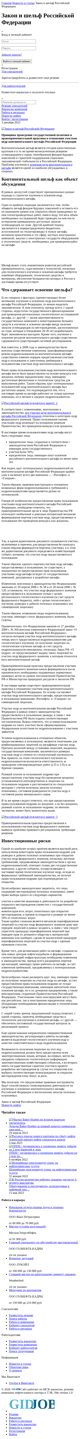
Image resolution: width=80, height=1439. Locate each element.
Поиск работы (18, 1318)
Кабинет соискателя (21, 1325)
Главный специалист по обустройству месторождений (43, 1242)
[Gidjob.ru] (15, 1389)
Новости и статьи (20, 1363)
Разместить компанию (23, 1344)
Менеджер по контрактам (25, 1290)
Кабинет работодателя (23, 1347)
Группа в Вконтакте (21, 1383)
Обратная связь (18, 1367)
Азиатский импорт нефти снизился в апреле (37, 1139)
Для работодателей (13, 86)
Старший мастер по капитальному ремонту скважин (42, 1274)
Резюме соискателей (14, 105)
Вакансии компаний (14, 109)
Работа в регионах (13, 112)
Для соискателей (12, 71)
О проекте (15, 1370)
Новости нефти (11, 115)
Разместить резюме (21, 1315)
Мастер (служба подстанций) (27, 1226)
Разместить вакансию (22, 1341)
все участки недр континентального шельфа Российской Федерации (36, 414)
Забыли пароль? (11, 54)
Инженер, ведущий (21, 1258)
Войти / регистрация (14, 119)
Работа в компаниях (21, 1322)
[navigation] (40, 1416)
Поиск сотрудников (21, 1351)
